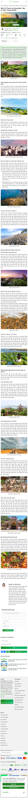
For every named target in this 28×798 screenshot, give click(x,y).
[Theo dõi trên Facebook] (2, 698)
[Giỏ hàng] (26, 1)
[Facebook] (2, 652)
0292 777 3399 (4, 694)
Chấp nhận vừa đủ (13, 787)
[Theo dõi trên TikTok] (6, 698)
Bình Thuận (20, 35)
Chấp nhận (13, 784)
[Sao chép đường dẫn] (2, 38)
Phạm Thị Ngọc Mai (13, 28)
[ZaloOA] (4, 652)
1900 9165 (19, 651)
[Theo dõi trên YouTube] (12, 698)
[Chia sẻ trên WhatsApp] (4, 38)
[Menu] (2, 1)
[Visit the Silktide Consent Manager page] (23, 792)
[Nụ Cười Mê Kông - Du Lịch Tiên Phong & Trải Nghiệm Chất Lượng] (14, 1)
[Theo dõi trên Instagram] (4, 698)
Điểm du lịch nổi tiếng (14, 5)
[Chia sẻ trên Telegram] (16, 38)
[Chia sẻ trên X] (9, 38)
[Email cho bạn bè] (11, 38)
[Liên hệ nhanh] (7, 652)
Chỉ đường (7, 685)
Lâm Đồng (25, 35)
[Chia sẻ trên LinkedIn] (14, 38)
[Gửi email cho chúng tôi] (8, 698)
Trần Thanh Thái (14, 30)
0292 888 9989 (4, 693)
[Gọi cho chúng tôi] (10, 698)
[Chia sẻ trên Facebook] (7, 38)
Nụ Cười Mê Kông (4, 5)
